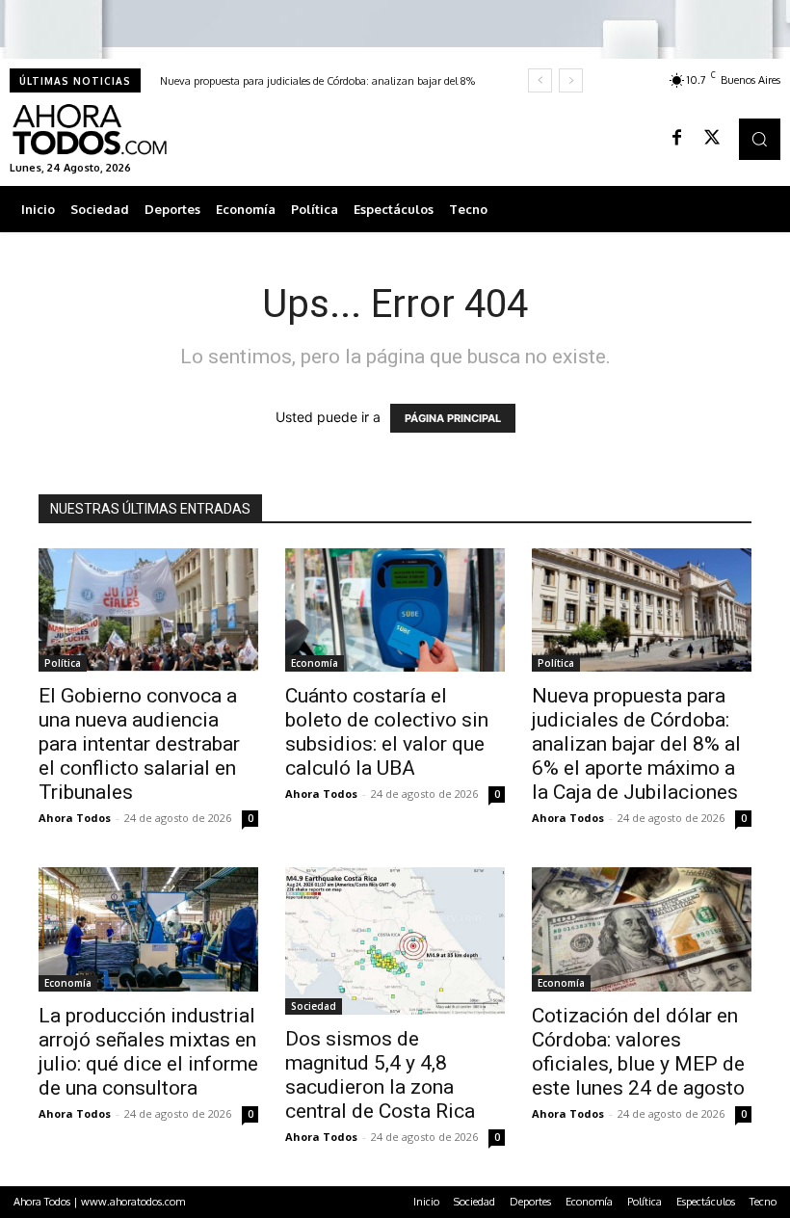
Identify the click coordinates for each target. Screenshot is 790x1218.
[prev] (540, 80)
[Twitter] (712, 138)
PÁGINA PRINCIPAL (453, 418)
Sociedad (313, 1006)
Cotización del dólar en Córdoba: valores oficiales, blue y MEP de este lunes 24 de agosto (638, 1051)
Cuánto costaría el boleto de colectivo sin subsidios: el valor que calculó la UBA (386, 732)
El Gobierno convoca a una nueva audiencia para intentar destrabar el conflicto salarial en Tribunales (139, 744)
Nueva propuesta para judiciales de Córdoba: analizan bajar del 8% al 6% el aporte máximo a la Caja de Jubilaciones (636, 744)
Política (62, 663)
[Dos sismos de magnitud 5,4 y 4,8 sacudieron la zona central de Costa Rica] (395, 941)
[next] (571, 80)
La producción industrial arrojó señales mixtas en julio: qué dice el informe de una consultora (148, 1051)
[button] (759, 139)
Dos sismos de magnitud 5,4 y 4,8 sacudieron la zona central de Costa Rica (380, 1075)
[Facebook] (677, 138)
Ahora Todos (75, 817)
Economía (314, 663)
